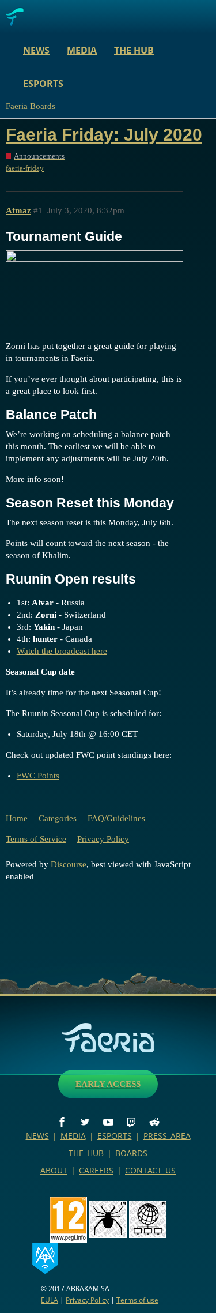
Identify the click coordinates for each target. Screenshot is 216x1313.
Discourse (68, 864)
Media (82, 50)
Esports (43, 83)
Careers (96, 1170)
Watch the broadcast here (62, 651)
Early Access (108, 1084)
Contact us (150, 1170)
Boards (131, 1153)
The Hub (134, 50)
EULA (49, 1300)
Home (17, 818)
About (53, 1170)
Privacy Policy (103, 839)
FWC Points (38, 775)
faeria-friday (25, 168)
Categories (58, 818)
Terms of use (137, 1300)
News (36, 50)
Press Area (167, 1135)
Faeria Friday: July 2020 (104, 134)
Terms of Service (36, 839)
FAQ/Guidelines (116, 818)
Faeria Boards (30, 106)
